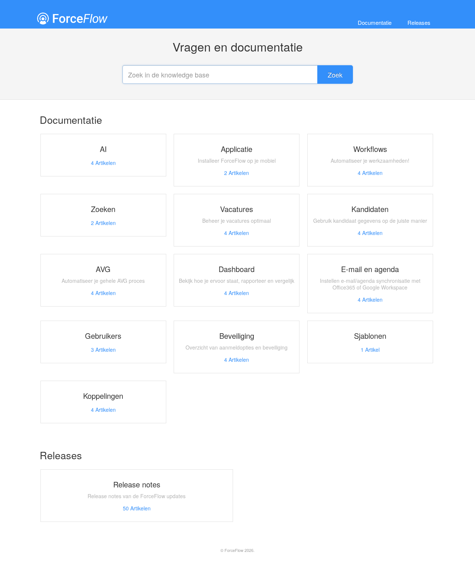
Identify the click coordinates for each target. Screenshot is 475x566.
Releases (418, 22)
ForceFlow (234, 550)
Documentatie (375, 22)
